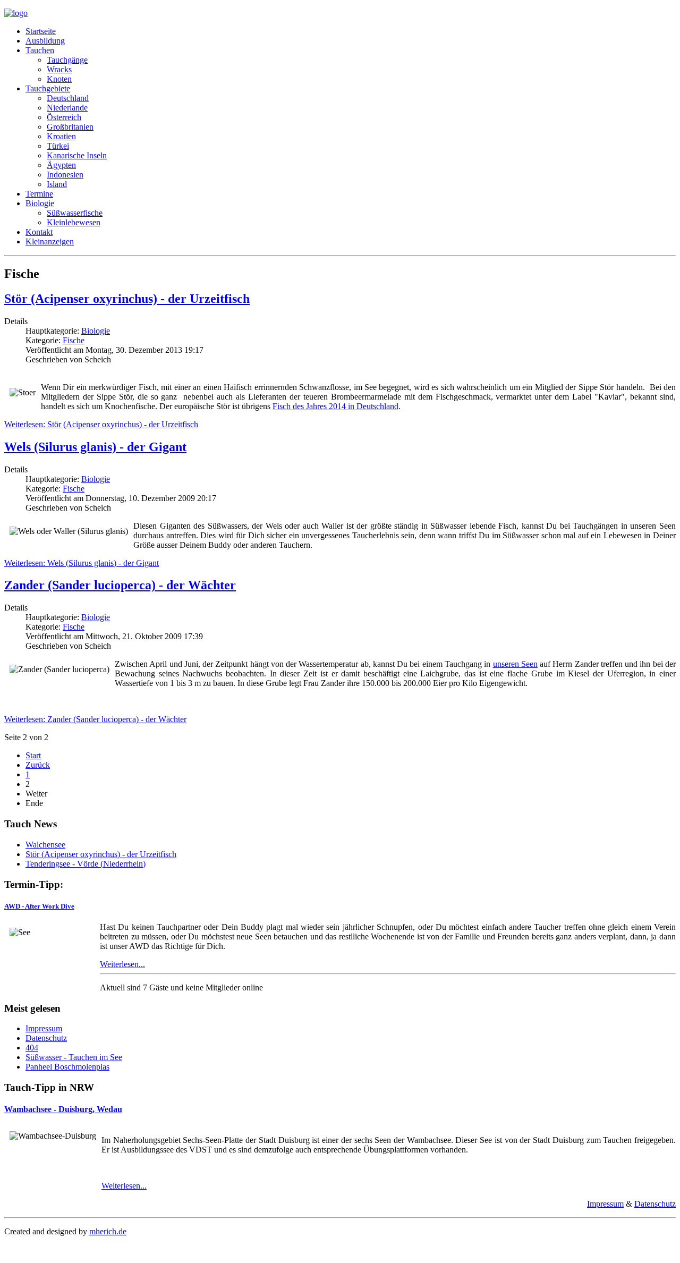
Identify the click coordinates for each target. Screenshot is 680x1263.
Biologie (40, 203)
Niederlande (67, 107)
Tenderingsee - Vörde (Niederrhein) (86, 863)
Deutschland (68, 98)
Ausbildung (45, 40)
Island (57, 184)
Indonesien (65, 174)
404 (32, 1047)
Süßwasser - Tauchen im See (74, 1057)
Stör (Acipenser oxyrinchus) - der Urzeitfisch (127, 299)
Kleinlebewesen (73, 222)
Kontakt (39, 231)
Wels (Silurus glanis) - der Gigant (95, 447)
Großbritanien (70, 126)
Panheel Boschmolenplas (67, 1066)
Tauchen (40, 50)
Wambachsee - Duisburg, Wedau (63, 1109)
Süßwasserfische (75, 212)
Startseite (41, 31)
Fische (73, 340)
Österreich (64, 117)
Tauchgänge (67, 59)
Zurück (38, 764)
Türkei (58, 145)
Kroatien (61, 136)
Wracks (59, 69)
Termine (39, 193)
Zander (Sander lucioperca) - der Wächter (120, 585)
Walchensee (45, 844)
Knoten (59, 78)
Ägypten (61, 164)
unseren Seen (515, 663)
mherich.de (107, 1231)
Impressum (44, 1028)
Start (33, 755)
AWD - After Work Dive (39, 906)
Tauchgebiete (48, 88)
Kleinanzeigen (50, 241)
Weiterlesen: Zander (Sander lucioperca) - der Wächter (95, 719)
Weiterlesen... (122, 964)
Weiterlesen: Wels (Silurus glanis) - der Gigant (81, 562)
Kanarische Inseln (77, 155)
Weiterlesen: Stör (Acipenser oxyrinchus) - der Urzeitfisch (101, 424)
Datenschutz (46, 1037)
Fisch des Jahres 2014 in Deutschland (335, 406)
